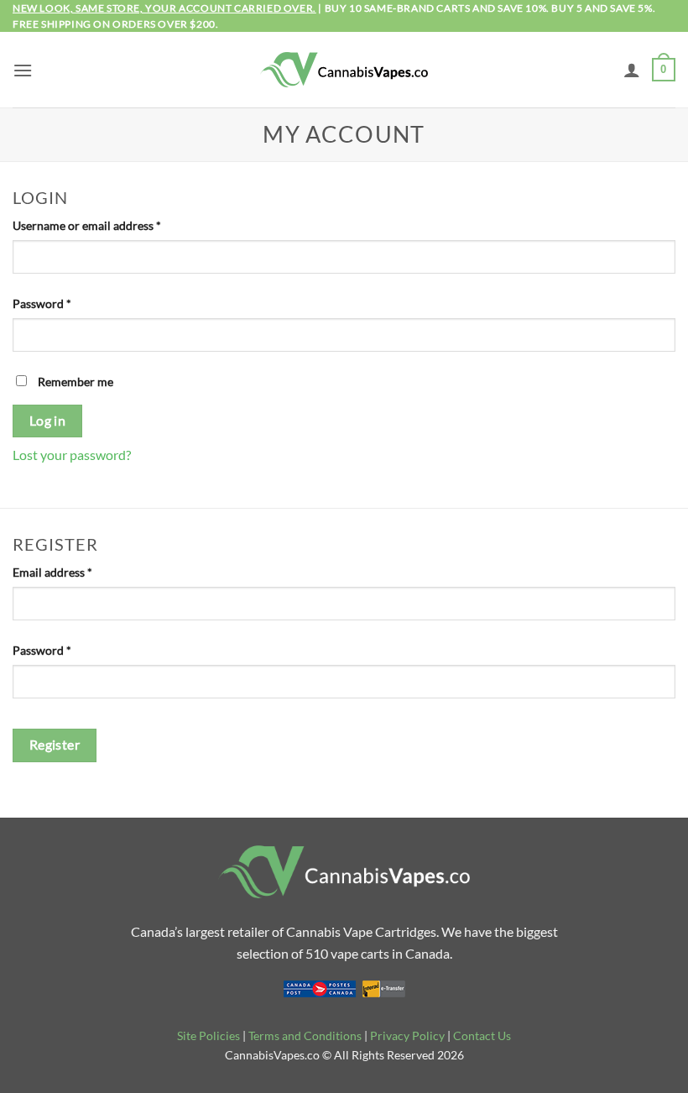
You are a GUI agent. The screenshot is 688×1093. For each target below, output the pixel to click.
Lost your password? (72, 455)
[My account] (631, 69)
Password (65, 303)
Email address (76, 571)
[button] (23, 70)
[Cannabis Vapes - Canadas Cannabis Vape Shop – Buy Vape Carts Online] (344, 70)
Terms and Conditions (305, 1035)
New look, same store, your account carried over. (164, 8)
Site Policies (208, 1035)
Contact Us (482, 1035)
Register (55, 744)
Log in (47, 420)
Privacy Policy (407, 1035)
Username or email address (110, 225)
